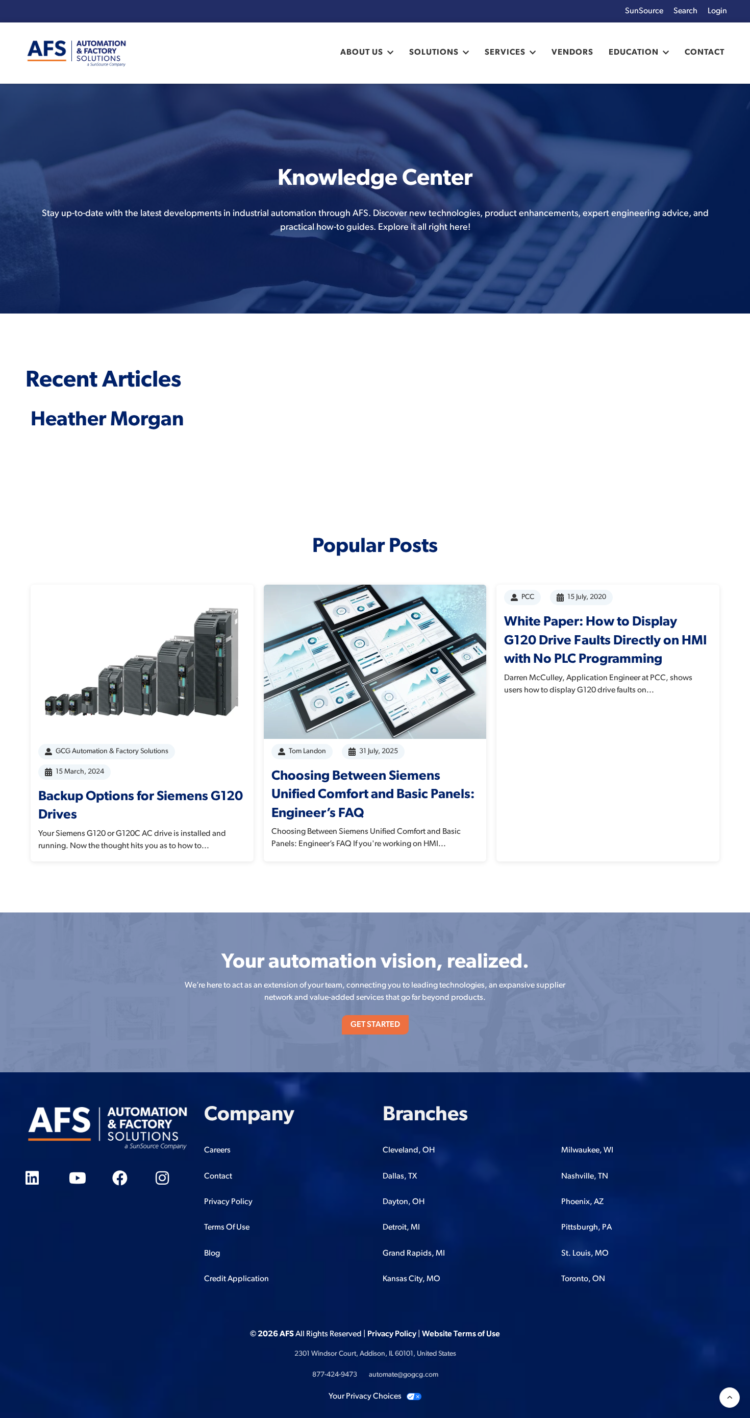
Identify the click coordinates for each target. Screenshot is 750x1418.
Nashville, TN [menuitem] (584, 1176)
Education (634, 53)
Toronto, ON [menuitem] (583, 1279)
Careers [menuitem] (217, 1150)
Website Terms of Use (461, 1334)
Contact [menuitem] (218, 1176)
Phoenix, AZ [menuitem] (582, 1202)
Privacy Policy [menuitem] (228, 1202)
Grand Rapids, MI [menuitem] (414, 1253)
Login (717, 11)
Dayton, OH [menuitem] (403, 1202)
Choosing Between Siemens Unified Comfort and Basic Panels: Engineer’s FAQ (372, 795)
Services (505, 53)
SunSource (644, 11)
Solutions (434, 53)
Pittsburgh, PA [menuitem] (586, 1227)
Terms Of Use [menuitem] (226, 1227)
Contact (704, 53)
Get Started (375, 1025)
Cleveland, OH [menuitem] (409, 1150)
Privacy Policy (391, 1334)
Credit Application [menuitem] (236, 1279)
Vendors (572, 53)
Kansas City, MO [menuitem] (411, 1279)
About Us (361, 53)
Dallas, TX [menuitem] (400, 1176)
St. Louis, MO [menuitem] (585, 1253)
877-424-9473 (334, 1375)
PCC (527, 597)
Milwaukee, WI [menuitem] (587, 1150)
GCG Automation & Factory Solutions (112, 751)
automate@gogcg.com (403, 1375)
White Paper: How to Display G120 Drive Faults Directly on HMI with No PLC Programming (605, 640)
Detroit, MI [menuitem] (401, 1227)
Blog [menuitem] (212, 1253)
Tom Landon (307, 751)
